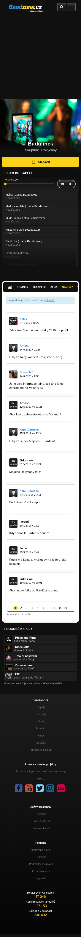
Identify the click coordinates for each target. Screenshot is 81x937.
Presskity (41, 814)
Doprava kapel (41, 828)
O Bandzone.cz (41, 871)
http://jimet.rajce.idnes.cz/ (26, 594)
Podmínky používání (41, 864)
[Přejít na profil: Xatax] (13, 321)
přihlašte (49, 300)
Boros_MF (26, 372)
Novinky (23, 287)
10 (65, 607)
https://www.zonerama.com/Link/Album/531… (40, 445)
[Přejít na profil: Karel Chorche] (13, 432)
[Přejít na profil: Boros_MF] (13, 374)
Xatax (23, 319)
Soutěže (41, 742)
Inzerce (41, 778)
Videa (41, 721)
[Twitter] (40, 788)
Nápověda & (41, 849)
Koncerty (41, 714)
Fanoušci (41, 728)
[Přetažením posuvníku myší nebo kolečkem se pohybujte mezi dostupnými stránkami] (7, 611)
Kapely (41, 707)
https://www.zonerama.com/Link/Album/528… (40, 506)
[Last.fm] (61, 788)
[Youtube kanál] (29, 788)
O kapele (39, 287)
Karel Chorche (29, 429)
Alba (54, 287)
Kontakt (41, 857)
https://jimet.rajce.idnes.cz (27, 475)
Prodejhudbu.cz (41, 821)
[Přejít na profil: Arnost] (13, 348)
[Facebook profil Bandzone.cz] (18, 788)
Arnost (24, 345)
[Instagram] (50, 788)
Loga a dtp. (41, 878)
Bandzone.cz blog (41, 749)
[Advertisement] (40, 56)
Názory (67, 287)
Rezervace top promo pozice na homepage (41, 771)
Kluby (41, 735)
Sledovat (44, 162)
